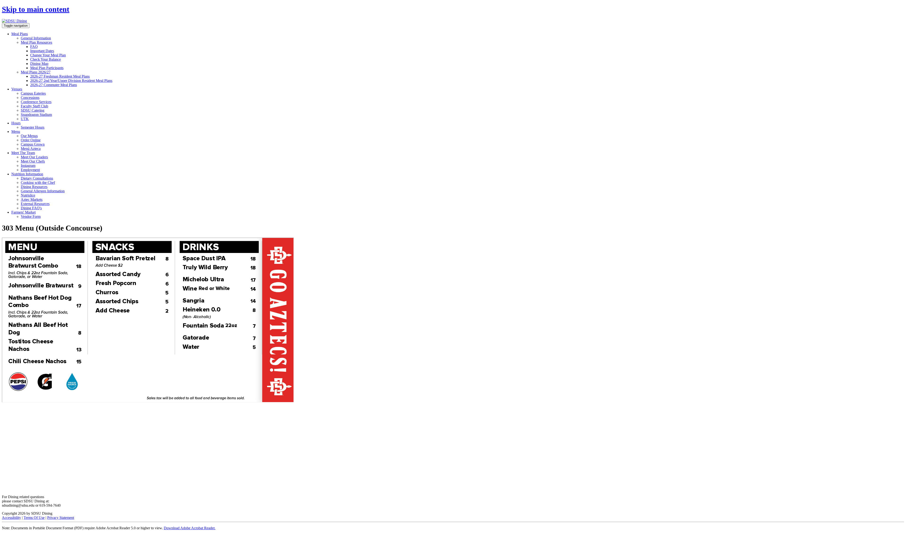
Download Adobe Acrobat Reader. (189, 528)
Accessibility (11, 518)
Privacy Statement (60, 518)
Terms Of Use (34, 518)
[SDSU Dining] (14, 21)
